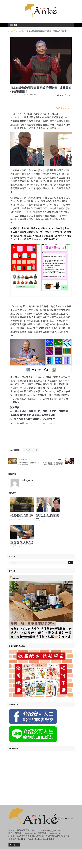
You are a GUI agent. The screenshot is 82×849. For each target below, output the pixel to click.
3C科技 (27, 449)
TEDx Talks (49, 423)
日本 (35, 94)
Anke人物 (25, 94)
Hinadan (37, 239)
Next (59, 459)
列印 (61, 95)
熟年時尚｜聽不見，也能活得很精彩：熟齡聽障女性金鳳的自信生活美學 (47, 516)
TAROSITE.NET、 (33, 423)
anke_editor (17, 94)
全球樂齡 (31, 94)
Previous (24, 459)
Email (69, 95)
